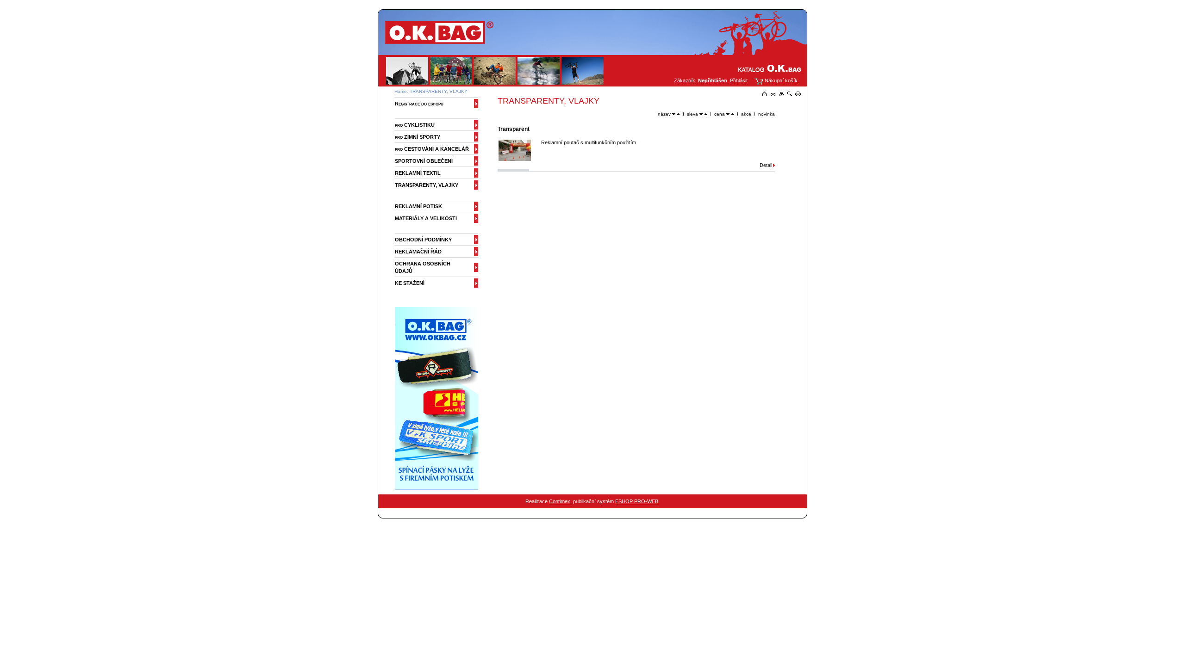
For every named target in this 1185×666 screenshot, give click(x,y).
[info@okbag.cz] (773, 94)
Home (400, 91)
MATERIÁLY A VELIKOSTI (426, 218)
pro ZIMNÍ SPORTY (417, 137)
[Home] (765, 94)
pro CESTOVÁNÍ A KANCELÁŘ (432, 149)
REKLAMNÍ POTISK (418, 206)
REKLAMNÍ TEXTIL (418, 173)
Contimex (559, 501)
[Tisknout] (798, 94)
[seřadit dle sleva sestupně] (701, 114)
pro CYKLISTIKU (415, 125)
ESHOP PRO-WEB (636, 501)
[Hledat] (790, 94)
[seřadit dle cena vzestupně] (732, 114)
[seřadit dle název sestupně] (673, 114)
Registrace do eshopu (419, 103)
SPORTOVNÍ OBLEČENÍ (424, 161)
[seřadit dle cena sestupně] (728, 114)
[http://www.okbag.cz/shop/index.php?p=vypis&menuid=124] (438, 488)
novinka (766, 114)
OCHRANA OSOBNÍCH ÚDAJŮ (422, 267)
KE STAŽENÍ (409, 283)
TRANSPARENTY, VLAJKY (439, 91)
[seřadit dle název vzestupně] (678, 114)
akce (746, 114)
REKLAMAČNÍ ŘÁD (418, 251)
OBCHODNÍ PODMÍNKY (423, 239)
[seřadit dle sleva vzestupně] (705, 114)
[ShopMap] (781, 94)
